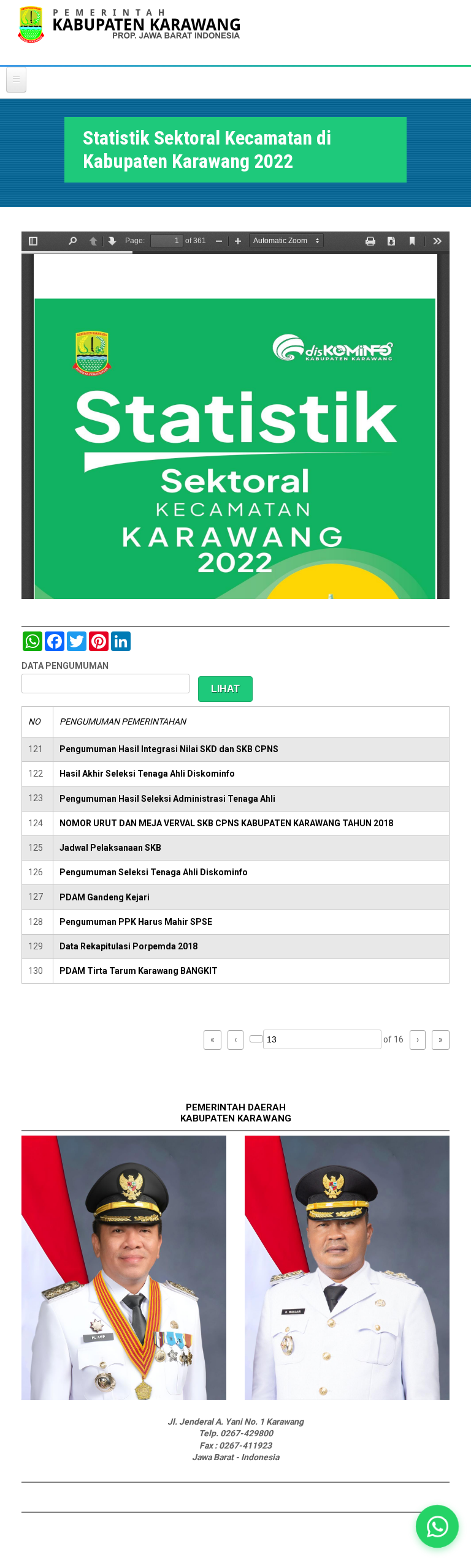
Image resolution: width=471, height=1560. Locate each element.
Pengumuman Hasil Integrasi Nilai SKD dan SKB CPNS (168, 749)
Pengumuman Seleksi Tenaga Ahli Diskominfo (153, 872)
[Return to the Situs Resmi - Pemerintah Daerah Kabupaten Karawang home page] (128, 32)
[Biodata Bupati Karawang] (123, 1397)
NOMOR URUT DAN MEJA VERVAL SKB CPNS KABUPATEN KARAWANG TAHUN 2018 (226, 823)
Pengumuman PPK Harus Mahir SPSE (135, 922)
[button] (437, 1526)
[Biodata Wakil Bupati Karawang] (347, 1397)
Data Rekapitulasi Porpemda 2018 (128, 946)
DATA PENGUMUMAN (65, 666)
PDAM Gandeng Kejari (104, 897)
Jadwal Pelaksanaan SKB (110, 848)
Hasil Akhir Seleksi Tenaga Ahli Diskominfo (147, 773)
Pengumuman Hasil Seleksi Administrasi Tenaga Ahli (167, 799)
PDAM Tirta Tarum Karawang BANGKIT (138, 971)
